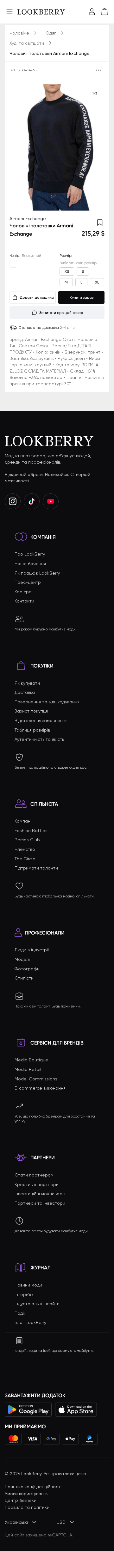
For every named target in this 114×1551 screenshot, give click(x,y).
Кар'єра (23, 591)
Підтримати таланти (36, 867)
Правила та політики (27, 1507)
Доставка (25, 692)
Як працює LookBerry (37, 573)
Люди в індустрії (32, 949)
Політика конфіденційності (33, 1486)
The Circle (25, 858)
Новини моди (28, 1284)
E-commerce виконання (40, 1088)
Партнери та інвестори (40, 1203)
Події (20, 1313)
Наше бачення (30, 563)
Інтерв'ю (24, 1294)
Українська (16, 1522)
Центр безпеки (20, 1500)
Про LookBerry (30, 554)
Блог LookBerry (30, 1322)
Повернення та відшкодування (47, 701)
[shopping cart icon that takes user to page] (104, 11)
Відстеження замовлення (41, 720)
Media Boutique (31, 1059)
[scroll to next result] (94, 147)
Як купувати (27, 683)
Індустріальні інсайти (37, 1303)
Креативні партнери (37, 1184)
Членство (25, 849)
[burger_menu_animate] (9, 11)
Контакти (24, 600)
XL (97, 282)
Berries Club (27, 839)
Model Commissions (36, 1078)
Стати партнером (34, 1174)
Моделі (22, 959)
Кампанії (23, 821)
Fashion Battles (31, 830)
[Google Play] (28, 1410)
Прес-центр (28, 582)
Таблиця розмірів (32, 730)
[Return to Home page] (41, 11)
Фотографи (27, 968)
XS (67, 271)
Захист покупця (31, 711)
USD (61, 1522)
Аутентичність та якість (39, 739)
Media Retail (28, 1069)
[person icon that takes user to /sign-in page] (92, 11)
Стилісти (24, 978)
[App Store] (76, 1410)
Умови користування (26, 1493)
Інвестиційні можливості (40, 1193)
